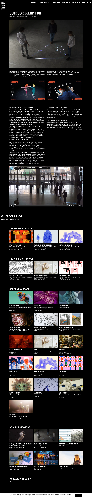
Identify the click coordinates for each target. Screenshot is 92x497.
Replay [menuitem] (68, 3)
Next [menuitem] (63, 3)
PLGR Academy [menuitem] (56, 3)
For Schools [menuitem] (76, 3)
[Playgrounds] (3, 4)
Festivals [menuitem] (33, 3)
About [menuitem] (83, 3)
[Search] (87, 3)
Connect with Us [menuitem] (44, 3)
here (80, 129)
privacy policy (27, 495)
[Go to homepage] (46, 490)
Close (78, 495)
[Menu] (90, 2)
